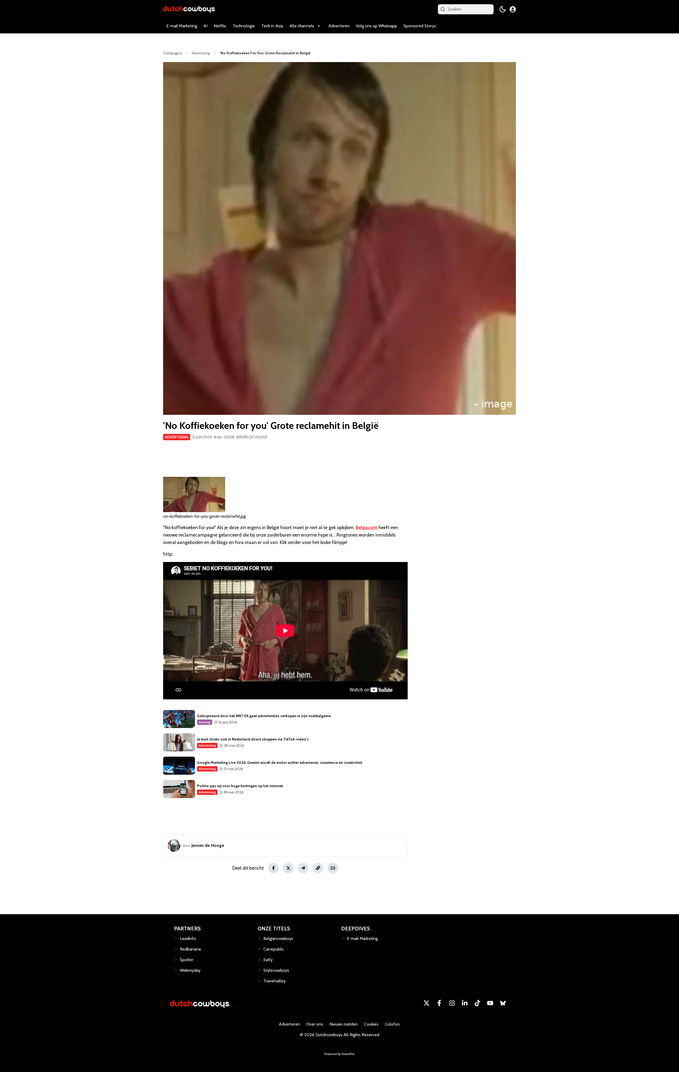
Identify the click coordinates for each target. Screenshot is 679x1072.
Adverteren (339, 25)
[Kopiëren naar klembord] (318, 868)
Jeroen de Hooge (252, 437)
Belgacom (366, 527)
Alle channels (301, 25)
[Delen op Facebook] (273, 868)
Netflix (220, 25)
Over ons (314, 1024)
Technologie (244, 25)
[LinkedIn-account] (465, 1003)
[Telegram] (303, 868)
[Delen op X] (288, 868)
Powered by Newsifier (339, 1054)
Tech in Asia (272, 25)
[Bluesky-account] (503, 1003)
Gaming (205, 722)
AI (205, 25)
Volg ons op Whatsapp (376, 25)
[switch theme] (502, 9)
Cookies (371, 1024)
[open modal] (513, 9)
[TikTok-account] (477, 1003)
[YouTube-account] (490, 1003)
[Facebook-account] (439, 1003)
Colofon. (393, 1024)
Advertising (177, 437)
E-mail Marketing (181, 25)
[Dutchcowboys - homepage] (189, 9)
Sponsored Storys (419, 25)
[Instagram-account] (452, 1003)
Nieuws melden (343, 1024)
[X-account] (426, 1003)
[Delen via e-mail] (333, 868)
